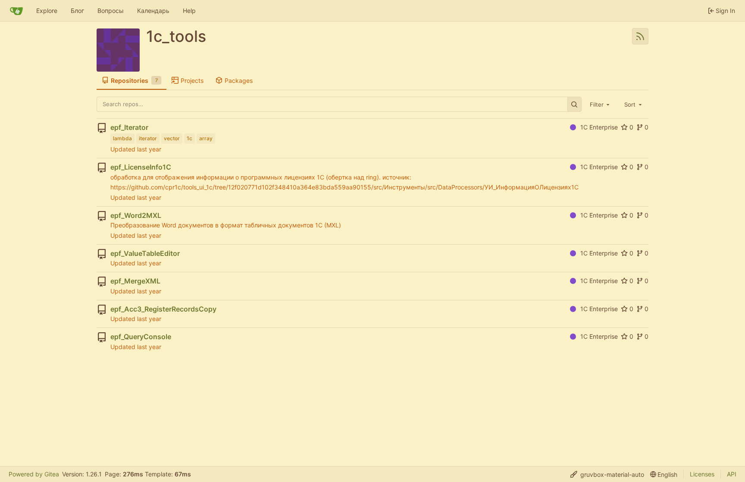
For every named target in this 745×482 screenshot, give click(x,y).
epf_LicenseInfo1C (140, 167)
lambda (122, 138)
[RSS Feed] (640, 36)
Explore (46, 10)
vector (172, 138)
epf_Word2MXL (135, 215)
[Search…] (574, 104)
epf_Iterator (129, 127)
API (731, 474)
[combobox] (601, 104)
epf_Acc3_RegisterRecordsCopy (163, 309)
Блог (77, 10)
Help (189, 10)
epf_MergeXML (135, 281)
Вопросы (110, 10)
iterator (148, 138)
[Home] (16, 11)
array (206, 138)
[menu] (607, 474)
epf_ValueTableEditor (145, 253)
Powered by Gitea (34, 474)
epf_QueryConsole (140, 336)
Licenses (702, 474)
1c (189, 138)
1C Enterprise (599, 127)
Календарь (153, 10)
